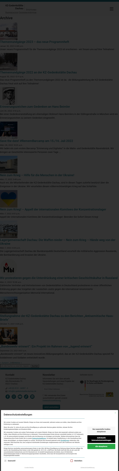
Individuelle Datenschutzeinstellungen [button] (101, 439)
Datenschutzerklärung (39, 438)
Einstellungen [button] (65, 440)
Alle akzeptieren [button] (101, 446)
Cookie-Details (29, 467)
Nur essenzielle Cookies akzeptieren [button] (101, 430)
